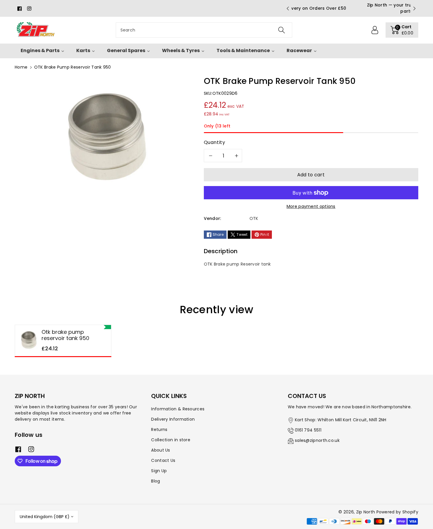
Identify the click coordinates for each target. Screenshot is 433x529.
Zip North (365, 512)
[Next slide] (414, 8)
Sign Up (159, 471)
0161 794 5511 (308, 430)
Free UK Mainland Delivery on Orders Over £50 (351, 8)
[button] (402, 30)
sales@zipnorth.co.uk (317, 440)
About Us (160, 450)
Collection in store (170, 440)
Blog (155, 481)
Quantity (214, 142)
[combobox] (204, 30)
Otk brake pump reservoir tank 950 (65, 335)
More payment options (311, 206)
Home (21, 67)
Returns (159, 429)
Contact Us (163, 460)
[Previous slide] (287, 8)
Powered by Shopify (397, 512)
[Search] (281, 30)
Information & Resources (177, 409)
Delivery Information (173, 419)
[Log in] (374, 30)
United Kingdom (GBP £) (45, 517)
